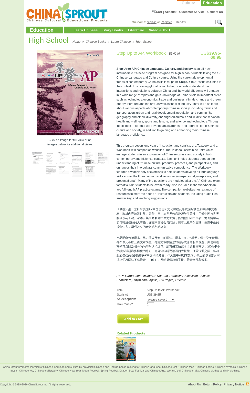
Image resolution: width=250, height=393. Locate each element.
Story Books (113, 30)
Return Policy (212, 384)
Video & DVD (159, 30)
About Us (194, 384)
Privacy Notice (234, 384)
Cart (159, 12)
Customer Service (192, 12)
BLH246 (174, 53)
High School (144, 41)
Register (166, 22)
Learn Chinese (85, 30)
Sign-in (151, 22)
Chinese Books (96, 41)
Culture (188, 3)
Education (212, 3)
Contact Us (215, 12)
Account (171, 12)
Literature (136, 30)
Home (77, 41)
